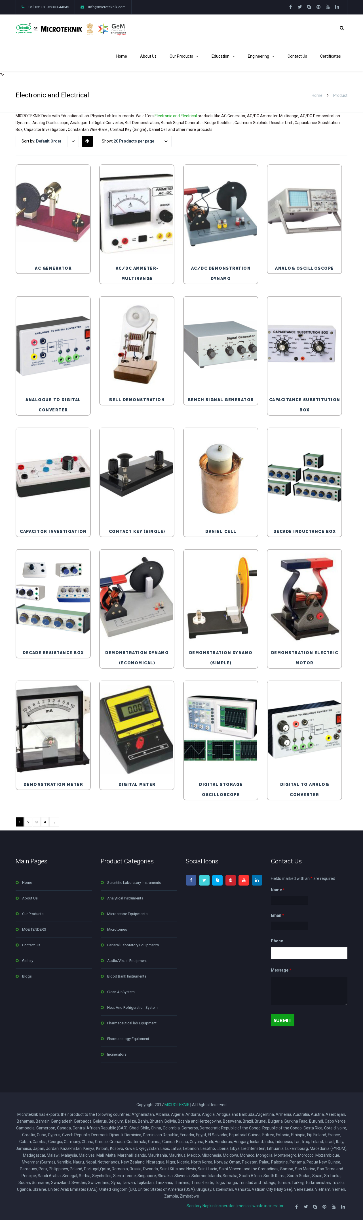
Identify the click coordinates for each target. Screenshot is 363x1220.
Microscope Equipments (127, 914)
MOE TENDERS (34, 929)
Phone (277, 941)
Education (220, 56)
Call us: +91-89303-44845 (48, 7)
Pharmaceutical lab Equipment (132, 1023)
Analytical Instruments (125, 898)
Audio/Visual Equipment (127, 961)
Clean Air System (121, 992)
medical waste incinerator (260, 1206)
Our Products (181, 56)
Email (277, 915)
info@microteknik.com (107, 7)
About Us (148, 56)
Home (121, 56)
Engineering (258, 56)
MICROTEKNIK (176, 1104)
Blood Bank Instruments (126, 976)
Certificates (330, 56)
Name (278, 890)
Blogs (27, 976)
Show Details (54, 248)
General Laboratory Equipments (133, 945)
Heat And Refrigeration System (132, 1007)
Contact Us (297, 56)
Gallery (27, 961)
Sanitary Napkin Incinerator (211, 1206)
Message (281, 970)
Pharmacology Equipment (128, 1039)
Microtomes (117, 929)
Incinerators (116, 1054)
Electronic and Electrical (176, 116)
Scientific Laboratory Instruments (134, 882)
